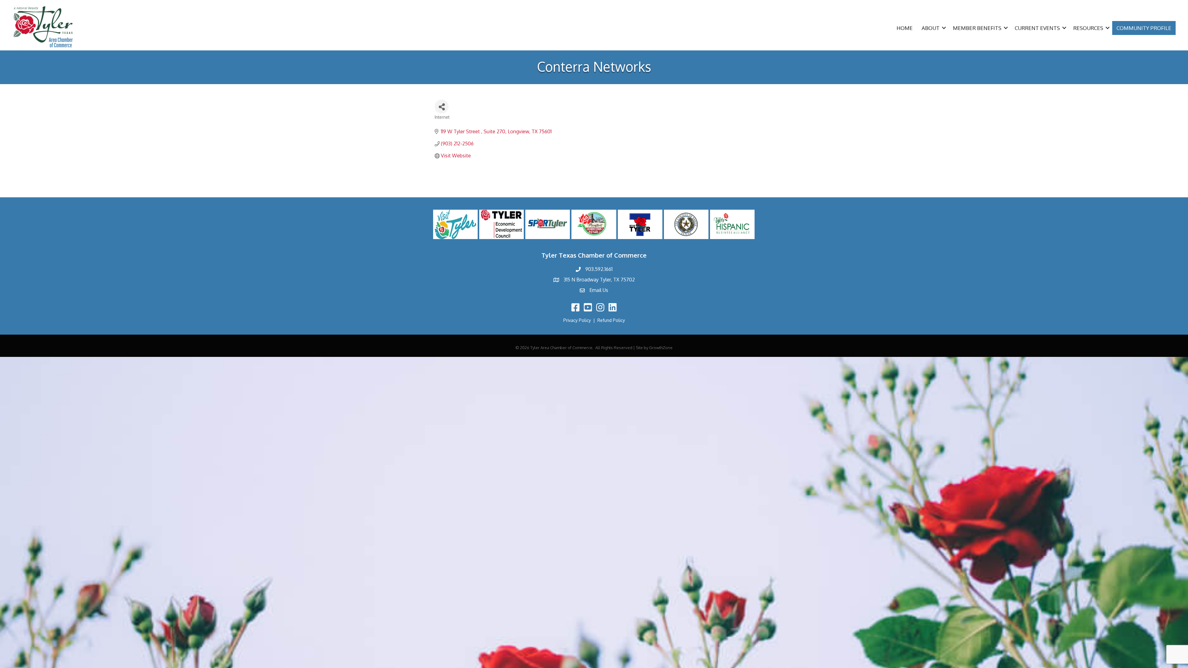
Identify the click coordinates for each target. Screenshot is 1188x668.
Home (905, 28)
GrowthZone (661, 347)
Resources (1088, 28)
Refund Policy (611, 320)
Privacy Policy (577, 320)
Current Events (1037, 28)
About (931, 28)
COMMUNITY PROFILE (1144, 28)
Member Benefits (977, 28)
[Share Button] (442, 106)
